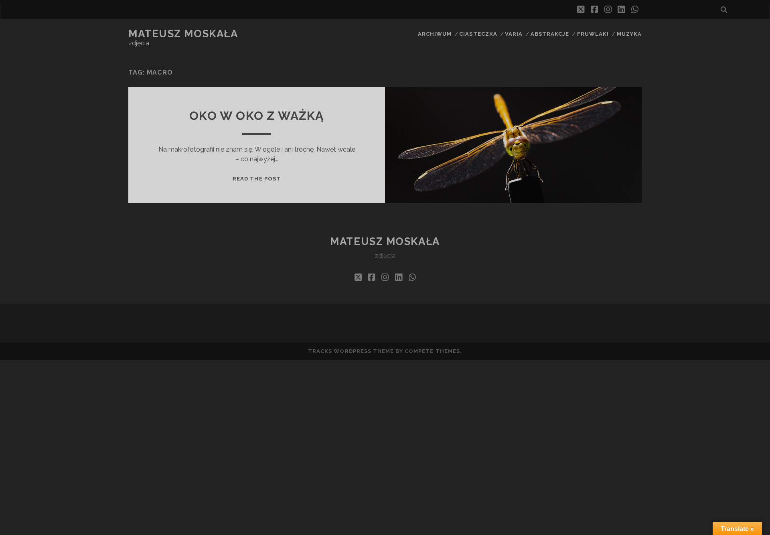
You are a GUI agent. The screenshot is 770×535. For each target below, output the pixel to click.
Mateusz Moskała (183, 34)
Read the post (257, 179)
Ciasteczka (478, 34)
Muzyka (629, 34)
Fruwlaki (593, 34)
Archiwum (435, 34)
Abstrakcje (550, 34)
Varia (514, 34)
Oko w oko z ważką (256, 116)
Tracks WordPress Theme (351, 351)
